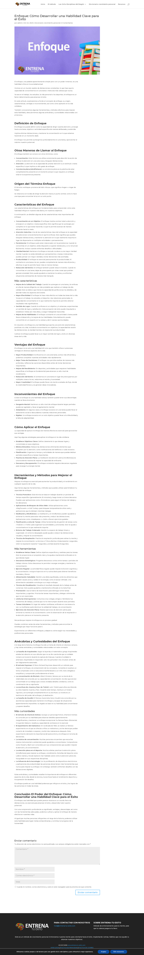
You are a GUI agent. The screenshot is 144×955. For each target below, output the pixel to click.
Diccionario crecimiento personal (102, 4)
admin (19, 23)
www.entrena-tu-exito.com (76, 945)
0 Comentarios (67, 23)
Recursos (121, 4)
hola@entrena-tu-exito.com (64, 926)
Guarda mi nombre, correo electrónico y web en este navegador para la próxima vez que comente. (54, 887)
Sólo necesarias (118, 952)
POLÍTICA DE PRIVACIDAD (69, 947)
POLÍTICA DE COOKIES (86, 947)
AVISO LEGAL (55, 947)
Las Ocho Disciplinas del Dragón (71, 4)
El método (52, 4)
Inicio (43, 4)
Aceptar (103, 952)
